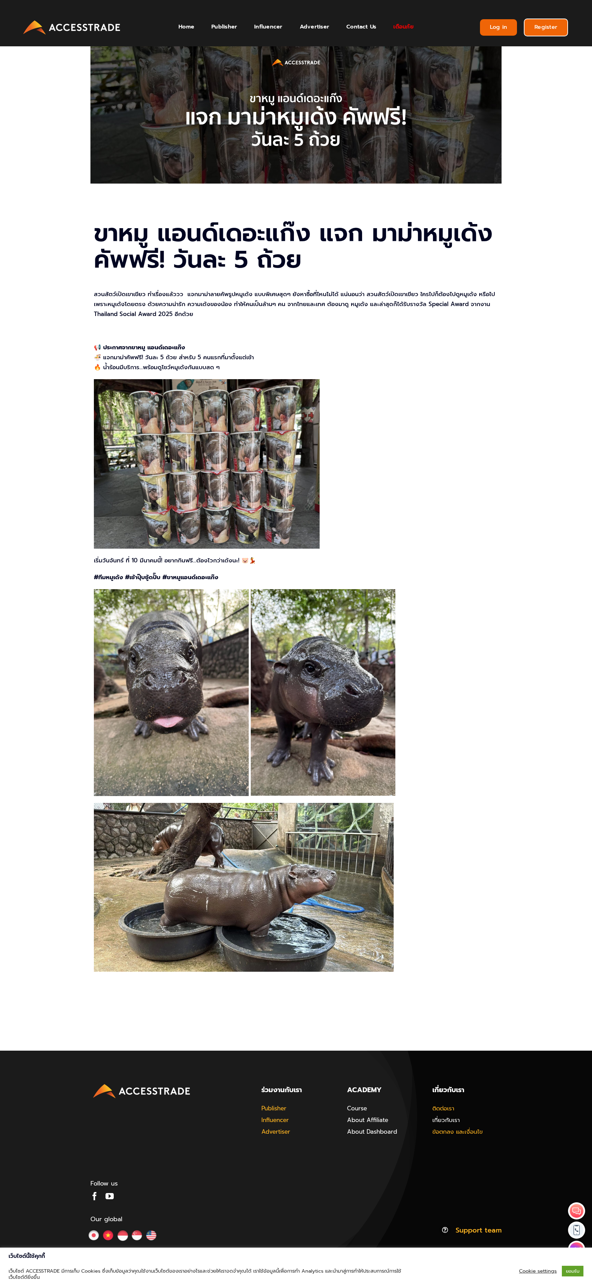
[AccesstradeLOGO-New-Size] (72, 20)
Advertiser (275, 1131)
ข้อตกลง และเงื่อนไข (457, 1131)
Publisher (273, 1108)
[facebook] (94, 1196)
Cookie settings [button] (538, 1271)
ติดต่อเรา (443, 1108)
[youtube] (110, 1196)
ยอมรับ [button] (572, 1271)
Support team (479, 1230)
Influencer (275, 1119)
